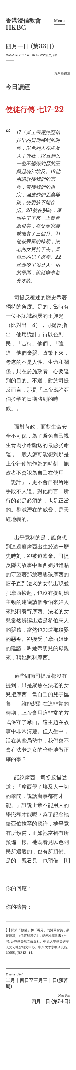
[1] (67, 860)
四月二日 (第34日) (50, 999)
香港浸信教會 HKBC (23, 24)
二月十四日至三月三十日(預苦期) (37, 981)
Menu (59, 21)
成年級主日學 (48, 55)
